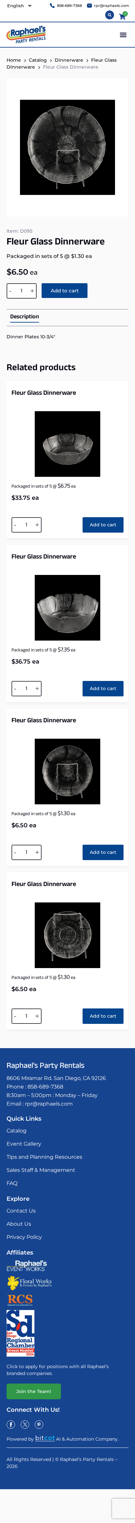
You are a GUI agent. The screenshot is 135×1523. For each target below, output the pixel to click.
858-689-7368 (45, 1087)
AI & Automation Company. (87, 1439)
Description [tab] (24, 317)
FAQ (12, 1183)
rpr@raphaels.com (49, 1104)
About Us (19, 1224)
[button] (123, 34)
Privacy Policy (24, 1237)
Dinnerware (69, 60)
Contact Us (21, 1211)
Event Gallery (24, 1144)
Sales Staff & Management (41, 1170)
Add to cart (65, 290)
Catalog (38, 60)
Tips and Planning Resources (44, 1157)
